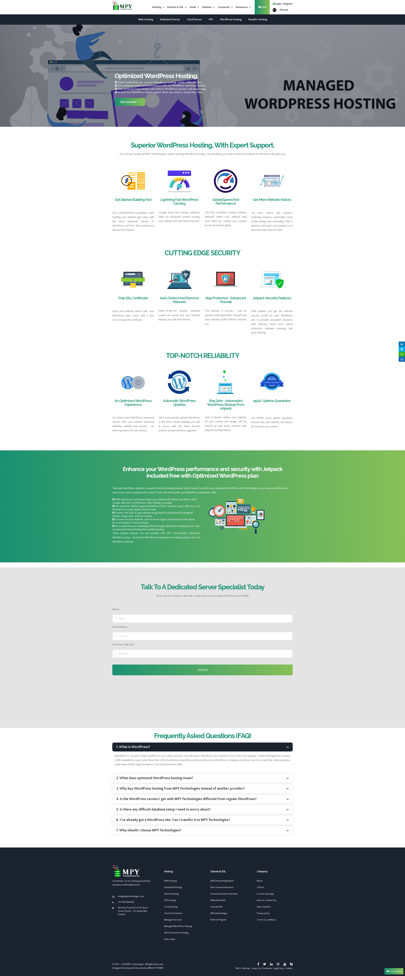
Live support (395, 971)
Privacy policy (263, 913)
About (260, 881)
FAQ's (238, 968)
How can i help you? (123, 644)
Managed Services (173, 920)
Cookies (289, 968)
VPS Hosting (170, 900)
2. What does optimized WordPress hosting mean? (154, 778)
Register (288, 3)
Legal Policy (278, 968)
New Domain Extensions (222, 887)
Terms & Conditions (266, 920)
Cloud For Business (173, 913)
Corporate (224, 7)
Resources (242, 7)
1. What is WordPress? (133, 747)
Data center (169, 939)
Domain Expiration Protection (224, 894)
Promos (284, 9)
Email (193, 7)
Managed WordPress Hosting (178, 926)
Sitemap (246, 968)
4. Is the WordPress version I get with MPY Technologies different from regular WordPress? (186, 799)
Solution (207, 7)
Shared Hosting (171, 894)
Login (278, 3)
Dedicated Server (170, 19)
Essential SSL (216, 907)
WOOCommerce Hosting (176, 933)
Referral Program (218, 920)
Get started (128, 102)
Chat (263, 7)
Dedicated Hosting (173, 887)
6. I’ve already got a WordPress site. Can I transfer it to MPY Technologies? (173, 820)
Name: (115, 609)
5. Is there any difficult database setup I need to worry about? (163, 809)
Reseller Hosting (258, 19)
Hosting (156, 7)
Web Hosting (145, 19)
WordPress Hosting (231, 19)
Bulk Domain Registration (222, 881)
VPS (211, 19)
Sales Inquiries (264, 907)
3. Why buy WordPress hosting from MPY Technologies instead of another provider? (180, 789)
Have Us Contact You (266, 900)
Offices (260, 887)
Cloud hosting (170, 907)
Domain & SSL (175, 7)
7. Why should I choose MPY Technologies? (148, 830)
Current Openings (265, 894)
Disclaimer (267, 968)
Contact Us (256, 968)
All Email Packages (218, 913)
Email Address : (120, 626)
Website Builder (218, 900)
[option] (202, 88)
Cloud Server (194, 19)
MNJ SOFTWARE (155, 968)
